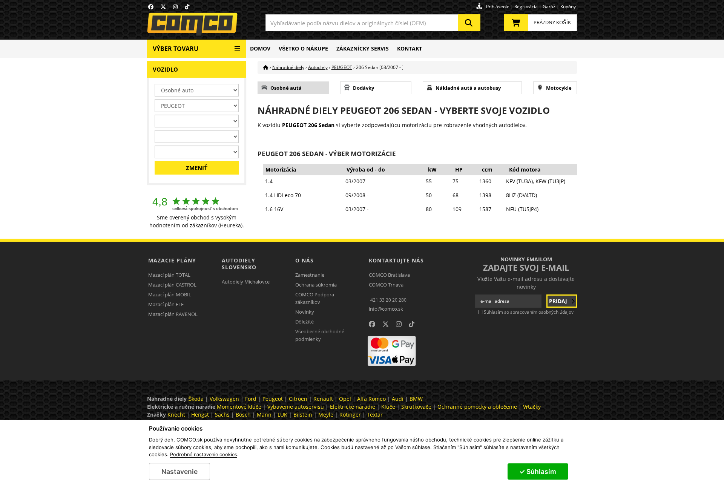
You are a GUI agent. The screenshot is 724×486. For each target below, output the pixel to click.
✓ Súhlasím (537, 471)
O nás (304, 260)
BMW (416, 398)
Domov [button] (260, 48)
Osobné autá (286, 87)
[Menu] (237, 45)
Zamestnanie (309, 274)
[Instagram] (175, 6)
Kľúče (388, 406)
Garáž (549, 6)
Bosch (243, 414)
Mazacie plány (172, 260)
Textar (375, 414)
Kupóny (568, 6)
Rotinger (350, 414)
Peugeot (272, 398)
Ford (250, 398)
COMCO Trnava (386, 284)
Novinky (304, 311)
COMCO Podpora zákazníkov (314, 298)
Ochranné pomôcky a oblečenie (477, 406)
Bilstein (302, 414)
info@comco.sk (386, 308)
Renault (323, 398)
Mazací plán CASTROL (172, 284)
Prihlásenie (497, 6)
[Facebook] (151, 6)
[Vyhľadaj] (469, 22)
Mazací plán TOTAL (169, 274)
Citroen (298, 398)
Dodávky (363, 87)
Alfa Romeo (371, 398)
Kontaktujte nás (396, 260)
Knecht (176, 414)
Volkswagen (224, 398)
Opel (345, 398)
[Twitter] (163, 6)
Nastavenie (179, 471)
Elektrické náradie (352, 406)
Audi (397, 398)
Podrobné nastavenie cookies (203, 454)
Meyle (325, 414)
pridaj (559, 301)
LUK (282, 414)
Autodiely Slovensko (239, 264)
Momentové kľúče (239, 406)
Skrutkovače (416, 406)
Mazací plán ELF (166, 304)
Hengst (200, 414)
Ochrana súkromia (316, 284)
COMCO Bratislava (389, 274)
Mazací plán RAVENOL (173, 314)
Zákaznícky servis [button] (362, 48)
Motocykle (559, 87)
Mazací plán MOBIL (169, 294)
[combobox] (372, 22)
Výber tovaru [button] (175, 48)
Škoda (196, 398)
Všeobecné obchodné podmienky (319, 335)
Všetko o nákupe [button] (303, 48)
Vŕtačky (532, 406)
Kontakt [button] (409, 48)
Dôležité (304, 321)
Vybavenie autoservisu (295, 406)
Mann (264, 414)
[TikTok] (187, 6)
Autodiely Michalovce (246, 281)
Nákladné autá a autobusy (468, 87)
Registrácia (526, 6)
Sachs (222, 414)
